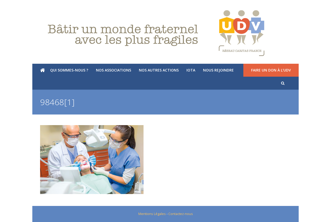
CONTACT (316, 6)
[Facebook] (19, 6)
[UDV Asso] (165, 33)
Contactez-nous (180, 213)
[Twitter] (11, 6)
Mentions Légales (152, 213)
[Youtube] (27, 6)
